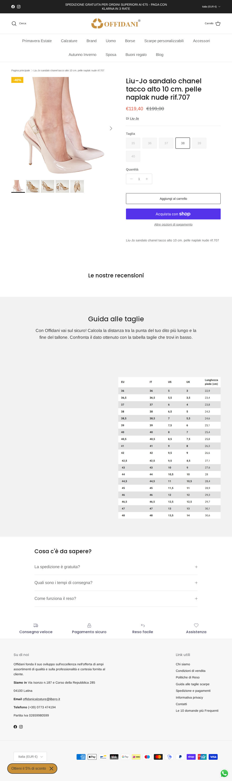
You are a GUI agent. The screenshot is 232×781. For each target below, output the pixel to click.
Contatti (181, 704)
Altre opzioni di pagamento (173, 224)
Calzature (69, 41)
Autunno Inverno (82, 55)
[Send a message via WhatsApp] (224, 773)
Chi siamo (183, 664)
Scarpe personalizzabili (164, 41)
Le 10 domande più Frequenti (197, 710)
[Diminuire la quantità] (130, 179)
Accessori (201, 41)
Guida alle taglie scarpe (193, 684)
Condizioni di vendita (190, 671)
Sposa (111, 55)
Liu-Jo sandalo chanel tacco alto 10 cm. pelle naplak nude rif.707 (69, 70)
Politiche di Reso (188, 677)
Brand (92, 41)
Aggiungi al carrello (173, 198)
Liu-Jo (134, 118)
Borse (130, 41)
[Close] (51, 768)
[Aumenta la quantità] (148, 179)
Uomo (111, 41)
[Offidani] (116, 23)
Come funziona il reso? (55, 598)
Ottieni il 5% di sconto (28, 768)
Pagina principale (20, 70)
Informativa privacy (189, 697)
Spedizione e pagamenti (193, 690)
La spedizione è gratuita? (57, 567)
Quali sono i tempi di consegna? (63, 582)
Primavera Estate (37, 41)
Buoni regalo (136, 55)
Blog (159, 55)
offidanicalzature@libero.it (41, 699)
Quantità (132, 169)
